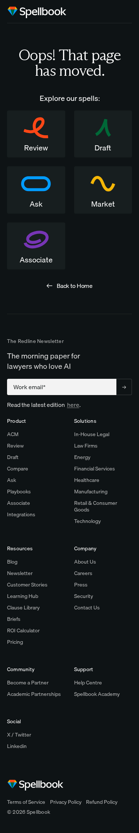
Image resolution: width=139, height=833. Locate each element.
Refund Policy (102, 802)
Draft (13, 457)
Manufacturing (90, 491)
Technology (87, 521)
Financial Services (94, 468)
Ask (11, 480)
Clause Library (23, 607)
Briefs (13, 619)
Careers (83, 573)
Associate (18, 503)
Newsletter (20, 573)
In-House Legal (91, 434)
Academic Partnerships (34, 694)
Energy (82, 457)
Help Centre (88, 682)
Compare (17, 468)
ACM (13, 434)
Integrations (21, 514)
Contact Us (87, 607)
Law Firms (85, 445)
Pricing (15, 642)
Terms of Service (26, 802)
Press (80, 584)
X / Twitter (19, 734)
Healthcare (86, 480)
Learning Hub (22, 596)
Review (15, 445)
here (73, 404)
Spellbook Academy (97, 694)
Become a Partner (28, 682)
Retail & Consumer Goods (95, 506)
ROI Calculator (23, 630)
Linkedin (17, 746)
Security (83, 596)
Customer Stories (27, 584)
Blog (12, 561)
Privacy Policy (66, 802)
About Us (85, 561)
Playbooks (19, 491)
